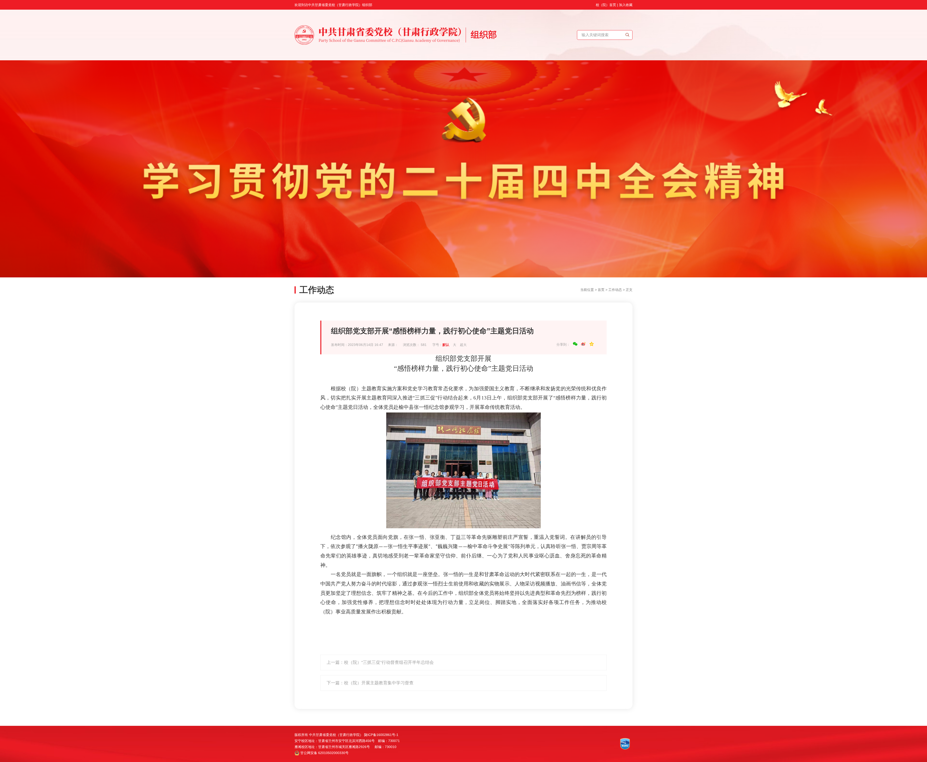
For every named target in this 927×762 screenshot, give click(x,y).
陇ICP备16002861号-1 (381, 735)
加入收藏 (625, 5)
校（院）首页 (606, 5)
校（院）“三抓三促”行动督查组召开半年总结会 (389, 662)
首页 (601, 290)
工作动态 (615, 290)
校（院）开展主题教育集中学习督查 (379, 682)
